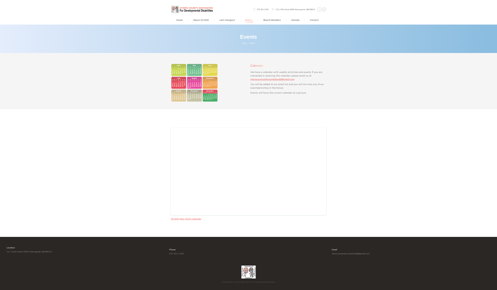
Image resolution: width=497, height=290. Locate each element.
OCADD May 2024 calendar (186, 218)
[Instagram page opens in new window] (324, 9)
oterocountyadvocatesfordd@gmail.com (272, 79)
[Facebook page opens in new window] (319, 9)
